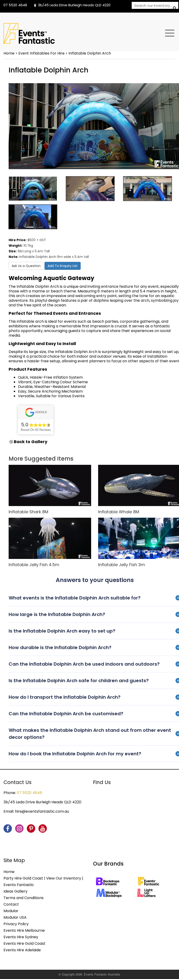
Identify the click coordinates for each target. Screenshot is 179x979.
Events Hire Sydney (20, 937)
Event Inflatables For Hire (41, 53)
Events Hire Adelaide (22, 950)
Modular (10, 911)
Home (8, 53)
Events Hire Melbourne (24, 930)
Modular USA (15, 917)
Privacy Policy (16, 924)
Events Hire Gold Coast (24, 943)
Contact (11, 904)
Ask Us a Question (26, 266)
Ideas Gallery (15, 891)
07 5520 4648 (15, 5)
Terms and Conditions (23, 897)
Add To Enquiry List (63, 266)
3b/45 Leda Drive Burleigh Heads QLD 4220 (74, 5)
